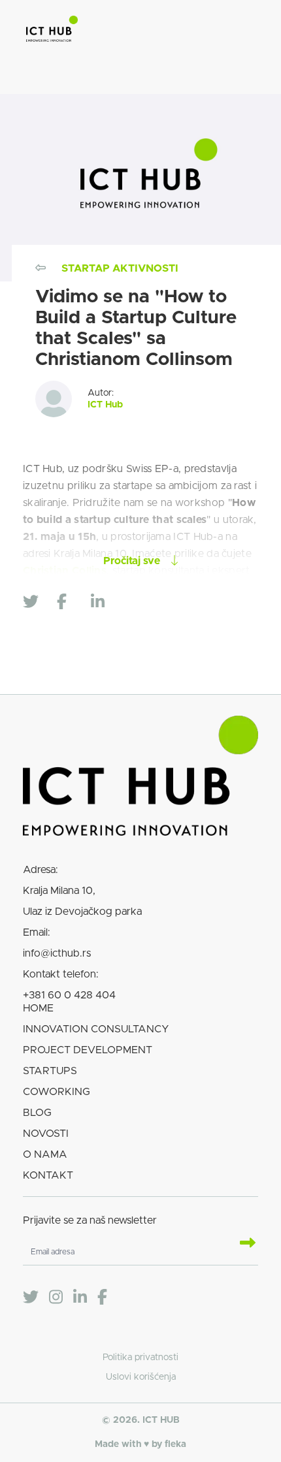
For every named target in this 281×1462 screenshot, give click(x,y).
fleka (175, 1444)
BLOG (37, 1112)
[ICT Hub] (52, 31)
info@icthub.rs (57, 953)
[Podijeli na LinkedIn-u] (104, 603)
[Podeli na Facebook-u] (70, 603)
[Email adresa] (242, 1244)
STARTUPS (50, 1071)
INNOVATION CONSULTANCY (96, 1029)
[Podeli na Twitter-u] (36, 603)
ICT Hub (105, 404)
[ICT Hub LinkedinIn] (80, 1297)
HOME (38, 1008)
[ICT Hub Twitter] (31, 1297)
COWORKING (56, 1092)
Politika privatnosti (140, 1357)
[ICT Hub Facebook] (102, 1297)
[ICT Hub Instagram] (56, 1297)
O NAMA (45, 1154)
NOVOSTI (46, 1133)
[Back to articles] (40, 268)
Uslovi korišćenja (141, 1377)
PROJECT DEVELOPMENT (87, 1050)
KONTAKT (48, 1175)
